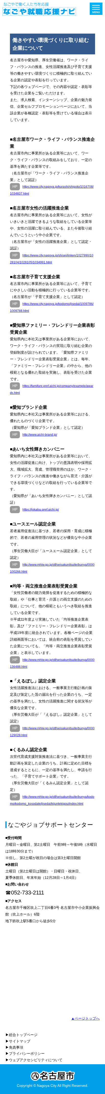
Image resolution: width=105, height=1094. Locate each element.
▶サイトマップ (17, 1041)
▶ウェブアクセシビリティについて (33, 1060)
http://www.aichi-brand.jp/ (39, 434)
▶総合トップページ (21, 1035)
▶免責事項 (14, 1047)
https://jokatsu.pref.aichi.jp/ (40, 509)
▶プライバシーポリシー (25, 1053)
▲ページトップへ (85, 1018)
